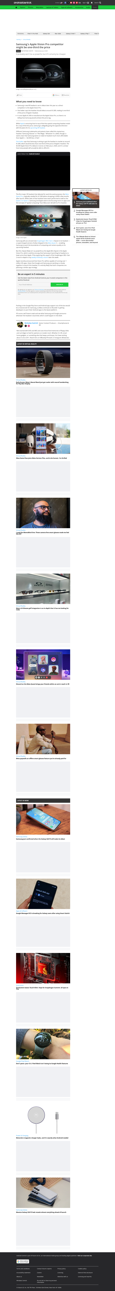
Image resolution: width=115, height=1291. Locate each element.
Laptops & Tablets (52, 7)
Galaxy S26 (46, 33)
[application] (43, 171)
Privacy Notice (22, 291)
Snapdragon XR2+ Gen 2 (45, 241)
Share (20, 95)
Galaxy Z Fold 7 (70, 33)
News (18, 51)
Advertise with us (63, 1276)
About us (19, 1276)
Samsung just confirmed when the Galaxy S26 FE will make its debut (86, 203)
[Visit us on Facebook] (65, 3)
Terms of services (39, 289)
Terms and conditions (23, 1269)
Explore (22, 7)
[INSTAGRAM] (29, 326)
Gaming (18, 39)
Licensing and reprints (85, 1276)
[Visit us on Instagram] (74, 3)
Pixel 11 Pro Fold (33, 33)
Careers (39, 1272)
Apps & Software (66, 7)
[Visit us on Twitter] (68, 3)
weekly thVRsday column (39, 257)
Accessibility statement (23, 1272)
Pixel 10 (97, 33)
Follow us (57, 95)
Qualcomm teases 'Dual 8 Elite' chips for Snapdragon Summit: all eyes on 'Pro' (86, 221)
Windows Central (22, 1280)
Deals (95, 7)
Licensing (60, 1272)
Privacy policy (62, 1269)
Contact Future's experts (44, 1269)
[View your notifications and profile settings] (92, 2)
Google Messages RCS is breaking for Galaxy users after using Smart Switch (86, 212)
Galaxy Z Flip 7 (84, 33)
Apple (22, 124)
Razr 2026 (58, 33)
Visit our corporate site (84, 1255)
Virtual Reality (26, 39)
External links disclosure (85, 1272)
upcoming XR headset (37, 128)
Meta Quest (52, 243)
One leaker (19, 141)
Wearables (39, 7)
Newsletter (66, 95)
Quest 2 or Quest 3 (22, 201)
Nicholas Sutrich (28, 51)
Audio (88, 7)
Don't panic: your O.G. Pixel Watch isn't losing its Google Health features (85, 230)
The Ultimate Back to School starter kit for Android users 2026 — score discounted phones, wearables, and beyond (87, 239)
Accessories (79, 7)
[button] (97, 3)
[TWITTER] (26, 326)
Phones (30, 7)
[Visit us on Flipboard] (77, 3)
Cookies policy (82, 1269)
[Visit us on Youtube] (71, 3)
